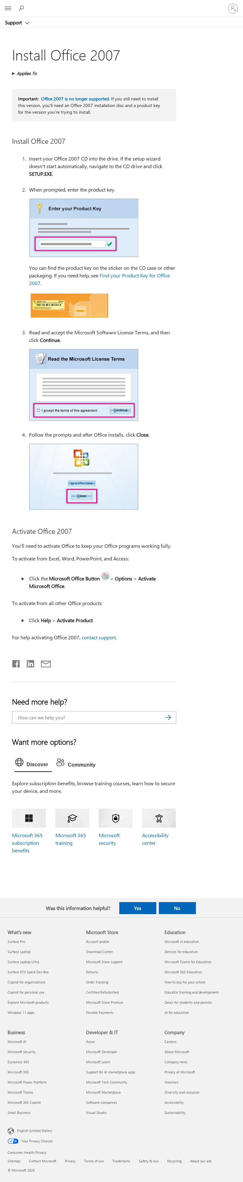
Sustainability (175, 1112)
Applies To (27, 73)
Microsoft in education (182, 941)
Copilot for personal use (26, 992)
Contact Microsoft (42, 1161)
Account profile (97, 941)
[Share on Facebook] (16, 662)
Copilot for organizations (27, 982)
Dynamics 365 (18, 1061)
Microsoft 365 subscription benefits (27, 843)
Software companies (101, 1102)
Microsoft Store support (104, 961)
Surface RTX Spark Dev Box (28, 972)
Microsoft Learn (98, 1061)
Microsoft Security (21, 1051)
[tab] (33, 763)
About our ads (201, 1161)
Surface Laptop (19, 951)
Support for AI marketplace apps (110, 1072)
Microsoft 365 (18, 1072)
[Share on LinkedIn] (28, 662)
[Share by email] (43, 662)
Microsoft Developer (101, 1051)
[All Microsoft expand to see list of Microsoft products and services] (8, 8)
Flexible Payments (100, 1012)
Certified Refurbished (102, 992)
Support (14, 22)
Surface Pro (16, 941)
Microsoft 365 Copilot (24, 1102)
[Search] (168, 717)
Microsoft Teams (20, 1092)
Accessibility (174, 1102)
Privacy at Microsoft (180, 1072)
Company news (176, 1061)
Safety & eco (149, 1161)
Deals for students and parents (188, 1002)
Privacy (70, 1161)
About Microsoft (177, 1051)
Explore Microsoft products (28, 1002)
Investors (171, 1082)
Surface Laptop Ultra (23, 961)
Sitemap (14, 1161)
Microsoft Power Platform (27, 1082)
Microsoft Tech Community (106, 1082)
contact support (99, 637)
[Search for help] (22, 8)
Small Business (19, 1112)
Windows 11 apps (21, 1012)
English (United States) (34, 1130)
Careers (171, 1041)
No (177, 908)
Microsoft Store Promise (104, 1002)
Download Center (99, 951)
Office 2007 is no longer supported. (75, 99)
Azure (90, 1041)
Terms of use (94, 1161)
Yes (137, 908)
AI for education (177, 1012)
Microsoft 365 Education (183, 972)
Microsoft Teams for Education (188, 961)
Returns (92, 972)
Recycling (174, 1161)
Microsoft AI (17, 1041)
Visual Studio (96, 1112)
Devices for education (181, 951)
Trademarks (121, 1161)
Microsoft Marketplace (103, 1092)
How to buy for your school (185, 982)
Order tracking (97, 982)
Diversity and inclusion (182, 1092)
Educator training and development (192, 992)
